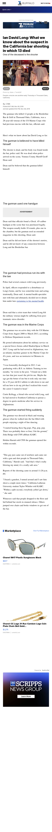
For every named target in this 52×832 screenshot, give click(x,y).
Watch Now (45, 3)
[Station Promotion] (26, 25)
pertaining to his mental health (30, 300)
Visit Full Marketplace (41, 531)
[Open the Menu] (4, 3)
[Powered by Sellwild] (45, 670)
